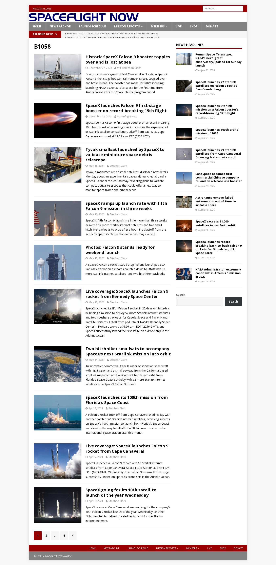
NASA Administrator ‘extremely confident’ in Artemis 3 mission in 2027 (218, 273)
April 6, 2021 (96, 501)
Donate (212, 26)
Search (180, 295)
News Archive (60, 26)
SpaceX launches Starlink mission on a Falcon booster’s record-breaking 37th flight (216, 109)
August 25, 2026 (206, 93)
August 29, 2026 (206, 70)
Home (37, 26)
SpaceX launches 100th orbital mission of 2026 (217, 131)
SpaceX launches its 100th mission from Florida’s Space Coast (126, 400)
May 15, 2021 (96, 258)
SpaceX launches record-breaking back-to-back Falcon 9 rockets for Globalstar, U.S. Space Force (218, 247)
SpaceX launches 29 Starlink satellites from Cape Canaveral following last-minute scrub (218, 153)
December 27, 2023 (100, 68)
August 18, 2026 (206, 209)
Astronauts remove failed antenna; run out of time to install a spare (215, 201)
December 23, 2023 (100, 116)
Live (179, 26)
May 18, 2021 (96, 165)
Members (158, 26)
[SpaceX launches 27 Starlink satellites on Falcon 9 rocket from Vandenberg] (184, 86)
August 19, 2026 (206, 185)
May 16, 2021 (96, 214)
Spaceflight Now (127, 116)
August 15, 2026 (206, 257)
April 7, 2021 (96, 408)
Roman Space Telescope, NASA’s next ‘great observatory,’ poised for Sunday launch (218, 59)
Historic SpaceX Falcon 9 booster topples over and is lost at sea (127, 59)
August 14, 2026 (206, 281)
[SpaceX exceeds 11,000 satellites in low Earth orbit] (184, 226)
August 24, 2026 (206, 117)
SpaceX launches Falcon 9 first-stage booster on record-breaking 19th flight (126, 108)
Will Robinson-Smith (129, 68)
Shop (194, 26)
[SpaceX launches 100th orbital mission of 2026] (184, 134)
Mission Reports (127, 26)
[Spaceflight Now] (84, 20)
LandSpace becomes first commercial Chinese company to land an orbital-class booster (218, 177)
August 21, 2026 (206, 137)
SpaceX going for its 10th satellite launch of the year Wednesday (120, 492)
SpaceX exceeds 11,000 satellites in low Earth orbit (215, 223)
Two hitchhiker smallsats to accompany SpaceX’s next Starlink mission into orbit (128, 351)
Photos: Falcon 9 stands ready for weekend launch (120, 249)
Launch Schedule (92, 26)
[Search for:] (223, 8)
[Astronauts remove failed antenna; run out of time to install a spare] (184, 202)
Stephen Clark (118, 165)
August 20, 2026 (206, 161)
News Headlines (189, 45)
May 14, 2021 (96, 359)
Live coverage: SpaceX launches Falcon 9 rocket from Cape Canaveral (126, 448)
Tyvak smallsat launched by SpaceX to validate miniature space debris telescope (124, 155)
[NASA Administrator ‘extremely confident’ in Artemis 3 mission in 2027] (184, 274)
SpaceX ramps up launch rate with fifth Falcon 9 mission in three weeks (126, 206)
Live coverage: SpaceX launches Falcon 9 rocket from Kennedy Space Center (126, 293)
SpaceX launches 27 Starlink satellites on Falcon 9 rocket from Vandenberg (216, 85)
